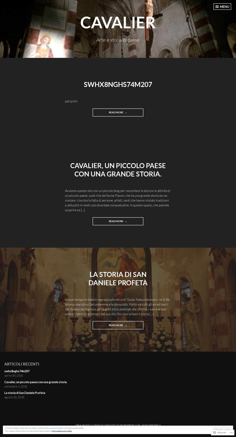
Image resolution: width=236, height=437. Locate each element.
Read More (108, 112)
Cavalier (118, 22)
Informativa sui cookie (62, 431)
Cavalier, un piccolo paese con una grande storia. (118, 170)
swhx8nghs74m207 (118, 84)
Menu (224, 7)
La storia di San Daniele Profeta (24, 393)
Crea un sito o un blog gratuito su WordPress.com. (108, 425)
